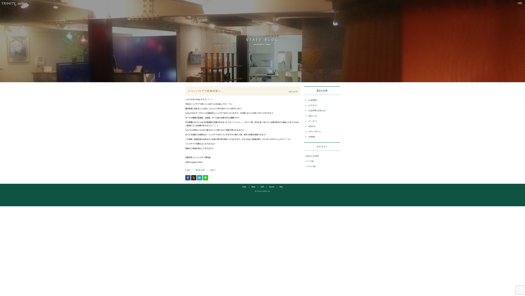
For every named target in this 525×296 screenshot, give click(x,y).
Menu (253, 186)
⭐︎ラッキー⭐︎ (312, 121)
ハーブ (308, 161)
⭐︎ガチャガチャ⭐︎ (314, 131)
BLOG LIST (200, 170)
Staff (262, 186)
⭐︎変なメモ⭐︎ (312, 116)
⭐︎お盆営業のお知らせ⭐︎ (317, 110)
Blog (281, 186)
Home (244, 186)
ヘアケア (309, 166)
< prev (187, 170)
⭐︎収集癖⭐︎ (312, 137)
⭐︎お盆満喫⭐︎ (312, 100)
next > (212, 170)
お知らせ (309, 156)
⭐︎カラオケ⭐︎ (312, 105)
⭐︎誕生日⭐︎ (312, 126)
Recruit (271, 186)
